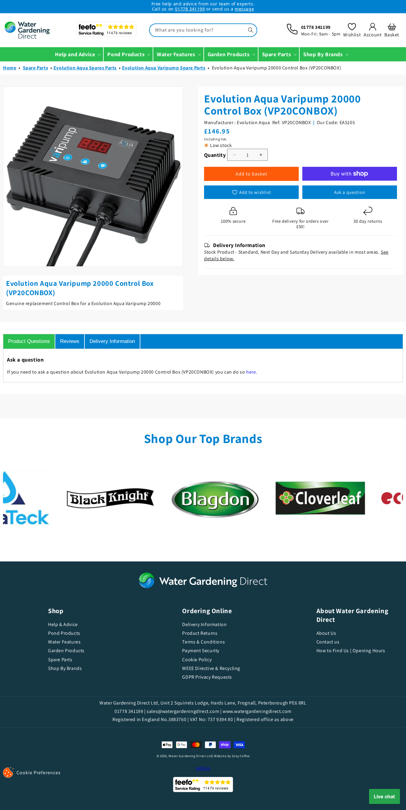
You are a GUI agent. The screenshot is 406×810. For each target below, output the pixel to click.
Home (9, 68)
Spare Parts (35, 68)
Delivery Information (112, 341)
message (244, 9)
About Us (326, 633)
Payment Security (200, 650)
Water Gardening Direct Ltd (190, 756)
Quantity (215, 154)
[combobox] (203, 30)
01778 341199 (190, 9)
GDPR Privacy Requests (207, 677)
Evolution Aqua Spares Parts (85, 68)
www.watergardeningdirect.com (257, 711)
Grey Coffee (241, 756)
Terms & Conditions (203, 642)
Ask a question (349, 192)
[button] (391, 30)
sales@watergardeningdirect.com (183, 711)
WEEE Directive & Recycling (211, 668)
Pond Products (64, 633)
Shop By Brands (65, 668)
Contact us (328, 642)
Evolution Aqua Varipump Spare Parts (164, 68)
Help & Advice (63, 625)
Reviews (69, 341)
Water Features (64, 642)
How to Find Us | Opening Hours (350, 650)
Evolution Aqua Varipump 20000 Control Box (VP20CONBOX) (276, 68)
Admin (203, 768)
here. (251, 372)
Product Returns (199, 633)
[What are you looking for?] (250, 30)
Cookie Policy (197, 659)
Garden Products (66, 650)
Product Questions (29, 341)
